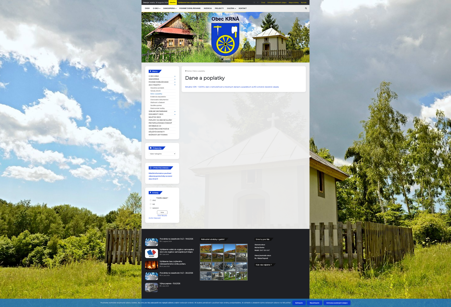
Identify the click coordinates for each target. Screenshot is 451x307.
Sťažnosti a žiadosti (157, 102)
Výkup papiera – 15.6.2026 (187, 2)
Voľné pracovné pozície (159, 129)
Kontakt (304, 2)
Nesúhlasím (314, 303)
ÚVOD (147, 8)
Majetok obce (155, 117)
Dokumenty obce (156, 114)
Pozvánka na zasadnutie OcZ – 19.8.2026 (176, 239)
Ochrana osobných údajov (276, 2)
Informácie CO (155, 126)
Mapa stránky (294, 2)
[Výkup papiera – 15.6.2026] (151, 287)
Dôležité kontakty (157, 132)
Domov (189, 71)
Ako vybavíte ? (155, 85)
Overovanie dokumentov (159, 100)
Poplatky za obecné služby (160, 120)
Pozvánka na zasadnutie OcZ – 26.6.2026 (176, 273)
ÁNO (154, 200)
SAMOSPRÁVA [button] (169, 8)
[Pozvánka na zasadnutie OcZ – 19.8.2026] (151, 242)
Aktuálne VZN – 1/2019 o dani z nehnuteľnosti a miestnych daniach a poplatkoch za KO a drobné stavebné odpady (232, 87)
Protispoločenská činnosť (160, 123)
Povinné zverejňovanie (159, 82)
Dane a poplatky (156, 94)
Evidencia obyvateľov (158, 97)
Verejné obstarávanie (158, 111)
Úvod (263, 2)
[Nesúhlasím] (448, 303)
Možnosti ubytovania (158, 135)
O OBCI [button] (156, 8)
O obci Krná (154, 76)
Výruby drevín (155, 91)
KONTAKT (243, 8)
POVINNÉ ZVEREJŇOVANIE (190, 8)
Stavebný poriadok (157, 88)
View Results (162, 215)
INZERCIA (208, 8)
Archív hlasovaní (155, 218)
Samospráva (154, 79)
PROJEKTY (219, 8)
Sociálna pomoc (156, 105)
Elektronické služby (157, 108)
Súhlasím (299, 303)
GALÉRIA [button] (230, 8)
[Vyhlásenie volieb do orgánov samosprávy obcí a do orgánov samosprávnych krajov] (151, 253)
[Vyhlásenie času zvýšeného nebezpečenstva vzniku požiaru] (151, 265)
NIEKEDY (155, 208)
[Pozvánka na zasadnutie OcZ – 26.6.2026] (151, 276)
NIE (153, 204)
